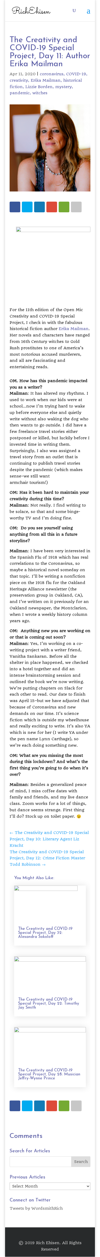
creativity (19, 80)
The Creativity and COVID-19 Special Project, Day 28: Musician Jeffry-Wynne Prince (49, 1074)
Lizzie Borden (39, 86)
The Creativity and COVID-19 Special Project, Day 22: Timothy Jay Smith (48, 1004)
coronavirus (51, 74)
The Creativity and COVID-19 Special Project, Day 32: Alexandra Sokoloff (45, 933)
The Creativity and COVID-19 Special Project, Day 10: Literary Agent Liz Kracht (49, 839)
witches (39, 93)
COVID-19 (76, 74)
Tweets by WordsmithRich (36, 1208)
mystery (63, 86)
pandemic (20, 93)
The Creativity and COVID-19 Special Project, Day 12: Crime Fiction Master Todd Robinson (47, 858)
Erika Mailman (46, 80)
